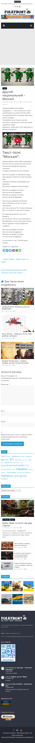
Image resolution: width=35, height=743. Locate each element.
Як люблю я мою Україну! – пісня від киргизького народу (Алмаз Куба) (22, 555)
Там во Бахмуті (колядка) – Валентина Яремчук (22, 544)
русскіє (23, 475)
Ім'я (3, 411)
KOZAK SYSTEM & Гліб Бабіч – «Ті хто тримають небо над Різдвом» (23, 565)
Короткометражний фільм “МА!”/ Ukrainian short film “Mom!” (14, 271)
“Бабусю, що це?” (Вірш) (19, 677)
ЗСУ (11, 459)
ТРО (27, 465)
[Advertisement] (17, 47)
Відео (12, 519)
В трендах (6, 519)
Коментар (5, 384)
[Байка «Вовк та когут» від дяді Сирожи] (17, 501)
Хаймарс (30, 469)
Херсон (3, 472)
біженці (27, 472)
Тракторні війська (6, 469)
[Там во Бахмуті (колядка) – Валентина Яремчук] (7, 543)
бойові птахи (21, 472)
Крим (2, 462)
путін (16, 476)
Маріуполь (8, 462)
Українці (21, 469)
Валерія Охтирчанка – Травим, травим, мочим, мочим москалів (15, 362)
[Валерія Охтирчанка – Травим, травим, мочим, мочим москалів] (17, 343)
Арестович (8, 456)
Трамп (13, 469)
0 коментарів (25, 102)
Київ (29, 460)
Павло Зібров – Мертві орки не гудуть (14, 260)
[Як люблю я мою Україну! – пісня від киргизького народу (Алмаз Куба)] (7, 552)
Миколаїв (16, 462)
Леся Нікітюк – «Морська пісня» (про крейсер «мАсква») (17, 335)
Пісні (4, 88)
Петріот (21, 462)
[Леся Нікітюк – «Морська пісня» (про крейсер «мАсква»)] (17, 316)
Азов (3, 456)
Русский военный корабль (13, 465)
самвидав (4, 479)
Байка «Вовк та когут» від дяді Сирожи (17, 524)
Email (3, 422)
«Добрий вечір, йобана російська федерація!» (15, 308)
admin (17, 102)
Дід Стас (5, 459)
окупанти (5, 104)
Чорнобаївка (11, 472)
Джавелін (29, 456)
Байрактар (16, 456)
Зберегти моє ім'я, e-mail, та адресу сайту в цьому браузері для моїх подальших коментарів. (16, 437)
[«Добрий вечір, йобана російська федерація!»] (17, 289)
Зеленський (25, 460)
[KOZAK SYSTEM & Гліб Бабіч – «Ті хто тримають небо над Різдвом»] (7, 562)
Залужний (18, 460)
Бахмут (23, 456)
